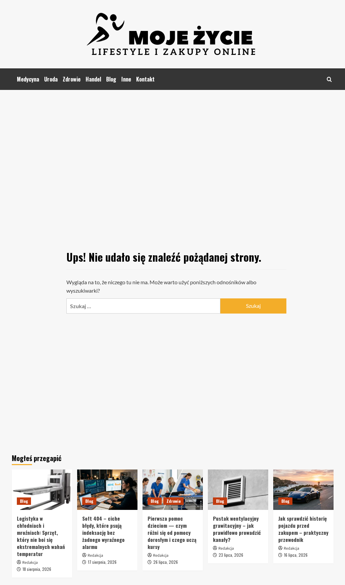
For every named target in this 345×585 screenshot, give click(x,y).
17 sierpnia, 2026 (102, 562)
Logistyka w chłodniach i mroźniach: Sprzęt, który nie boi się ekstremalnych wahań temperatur (41, 536)
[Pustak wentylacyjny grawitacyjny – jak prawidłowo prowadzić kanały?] (238, 489)
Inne (126, 79)
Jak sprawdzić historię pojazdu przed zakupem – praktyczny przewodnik (303, 529)
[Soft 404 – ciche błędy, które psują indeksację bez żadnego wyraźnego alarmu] (107, 489)
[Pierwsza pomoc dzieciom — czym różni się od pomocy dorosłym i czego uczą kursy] (173, 489)
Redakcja (30, 562)
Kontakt (145, 79)
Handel (93, 79)
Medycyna (28, 79)
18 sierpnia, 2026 (37, 569)
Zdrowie (72, 79)
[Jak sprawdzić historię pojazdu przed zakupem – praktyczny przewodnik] (303, 489)
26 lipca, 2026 (165, 562)
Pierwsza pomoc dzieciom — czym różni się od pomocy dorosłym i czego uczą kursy (172, 532)
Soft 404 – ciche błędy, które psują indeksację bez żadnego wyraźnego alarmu (103, 532)
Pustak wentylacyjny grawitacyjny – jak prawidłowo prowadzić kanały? (237, 529)
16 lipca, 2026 (296, 555)
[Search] (329, 79)
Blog (111, 79)
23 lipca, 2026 (231, 555)
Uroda (51, 79)
